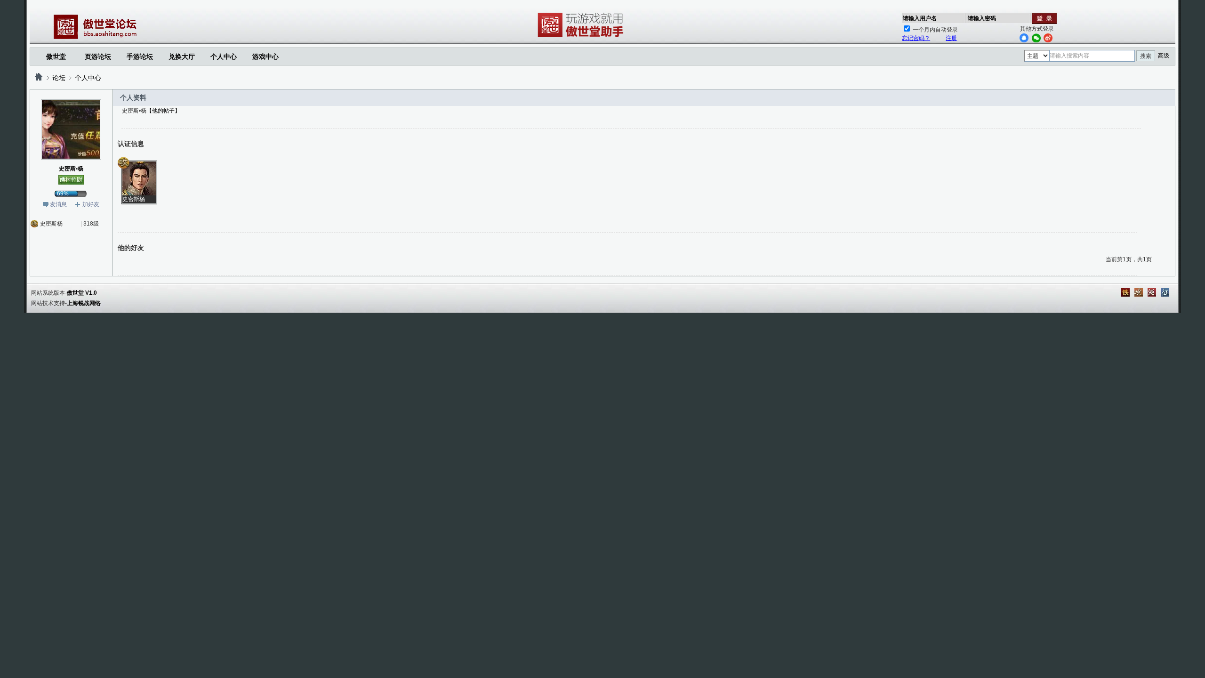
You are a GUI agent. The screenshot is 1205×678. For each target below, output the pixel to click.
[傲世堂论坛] (38, 77)
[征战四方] (1165, 292)
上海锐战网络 (84, 303)
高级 (1163, 55)
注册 (951, 38)
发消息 (58, 204)
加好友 (90, 204)
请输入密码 (982, 18)
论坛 (58, 77)
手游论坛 (140, 56)
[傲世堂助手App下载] (582, 37)
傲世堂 (56, 56)
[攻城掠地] (1138, 292)
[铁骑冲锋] (1125, 292)
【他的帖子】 (163, 110)
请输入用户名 (920, 18)
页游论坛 (98, 56)
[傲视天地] (1152, 292)
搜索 (1145, 56)
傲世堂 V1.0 (82, 293)
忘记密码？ (916, 38)
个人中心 (88, 77)
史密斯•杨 (71, 168)
